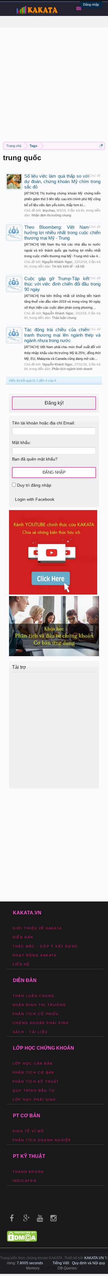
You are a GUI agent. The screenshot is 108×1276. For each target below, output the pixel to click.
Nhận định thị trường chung (51, 215)
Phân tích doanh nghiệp (42, 1140)
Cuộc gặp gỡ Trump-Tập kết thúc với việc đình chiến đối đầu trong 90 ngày (62, 284)
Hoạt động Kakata (34, 955)
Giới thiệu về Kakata (37, 928)
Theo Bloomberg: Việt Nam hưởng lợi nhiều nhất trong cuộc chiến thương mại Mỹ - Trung (62, 232)
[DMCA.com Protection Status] (22, 1240)
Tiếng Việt (60, 1263)
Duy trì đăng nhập (33, 485)
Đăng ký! (54, 402)
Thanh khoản (28, 1171)
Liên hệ (21, 964)
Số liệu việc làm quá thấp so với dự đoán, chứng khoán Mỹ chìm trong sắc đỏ (62, 181)
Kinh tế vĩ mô (28, 1131)
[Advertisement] (54, 82)
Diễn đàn (23, 937)
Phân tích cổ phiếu (36, 1014)
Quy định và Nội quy (88, 1263)
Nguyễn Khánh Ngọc (57, 262)
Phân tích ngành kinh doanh (72, 369)
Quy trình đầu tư (34, 1090)
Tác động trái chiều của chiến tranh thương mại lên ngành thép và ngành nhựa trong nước (62, 335)
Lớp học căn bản (33, 1063)
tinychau (49, 210)
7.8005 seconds (30, 1263)
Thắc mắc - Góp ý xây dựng (45, 946)
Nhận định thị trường (39, 1005)
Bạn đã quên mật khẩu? (35, 459)
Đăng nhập (91, 4)
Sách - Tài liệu (30, 1032)
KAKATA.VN (94, 1258)
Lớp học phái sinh (34, 1099)
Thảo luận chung (64, 318)
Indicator (25, 1181)
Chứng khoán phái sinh (41, 1023)
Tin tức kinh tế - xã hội (68, 266)
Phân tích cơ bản (33, 1072)
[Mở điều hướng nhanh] (101, 146)
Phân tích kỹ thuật (36, 1081)
